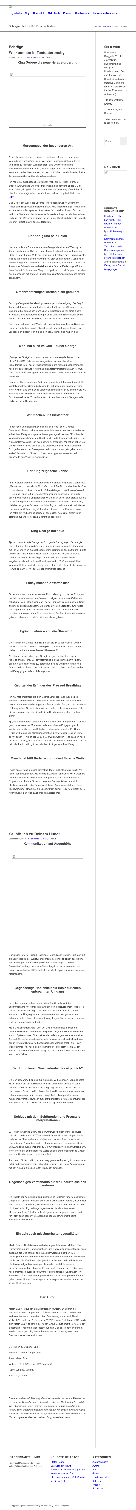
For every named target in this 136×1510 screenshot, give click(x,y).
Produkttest (98, 1488)
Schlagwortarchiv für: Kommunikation (32, 26)
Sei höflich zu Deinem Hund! (34, 833)
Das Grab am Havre (61, 1465)
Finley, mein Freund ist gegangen (68, 1469)
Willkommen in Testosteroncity (37, 52)
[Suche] (124, 13)
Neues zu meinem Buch (63, 1473)
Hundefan (109, 216)
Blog (42, 57)
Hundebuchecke (100, 1477)
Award (95, 1465)
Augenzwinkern (100, 1461)
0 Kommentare (30, 57)
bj (51, 57)
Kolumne (96, 1481)
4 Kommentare (34, 838)
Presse (96, 1484)
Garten (95, 1473)
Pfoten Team (57, 1461)
